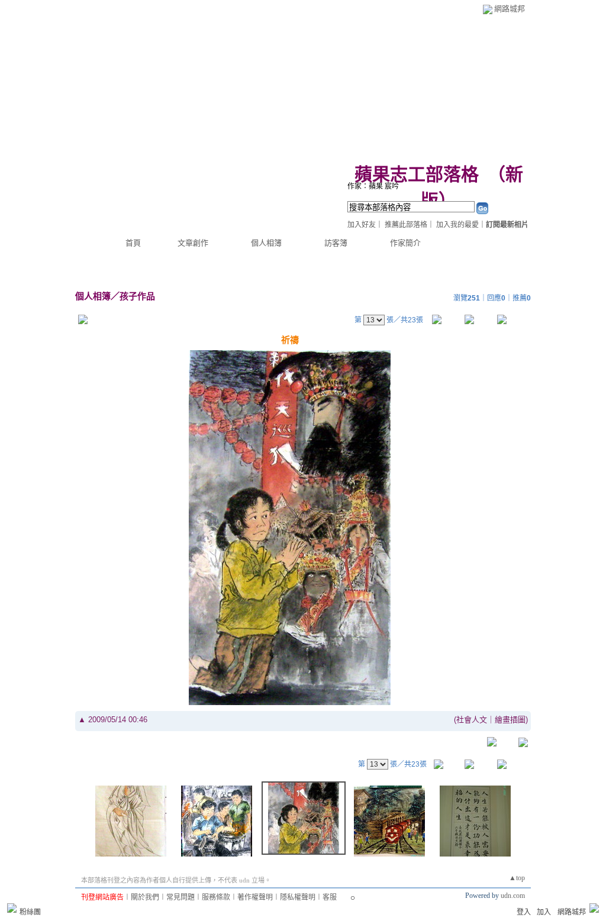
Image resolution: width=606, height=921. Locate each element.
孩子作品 (137, 296)
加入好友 (361, 225)
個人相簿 (266, 242)
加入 (544, 912)
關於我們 (145, 897)
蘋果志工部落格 (416, 174)
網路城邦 (509, 8)
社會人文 (471, 719)
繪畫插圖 (510, 719)
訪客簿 (335, 242)
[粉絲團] (12, 908)
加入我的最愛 (457, 225)
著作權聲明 (255, 897)
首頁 (133, 242)
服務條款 (216, 897)
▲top (517, 878)
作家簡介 (405, 242)
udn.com (513, 895)
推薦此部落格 (406, 225)
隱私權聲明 (297, 897)
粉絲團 (30, 912)
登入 (524, 912)
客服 (330, 897)
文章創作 (193, 242)
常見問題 (180, 897)
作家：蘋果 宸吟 (373, 186)
